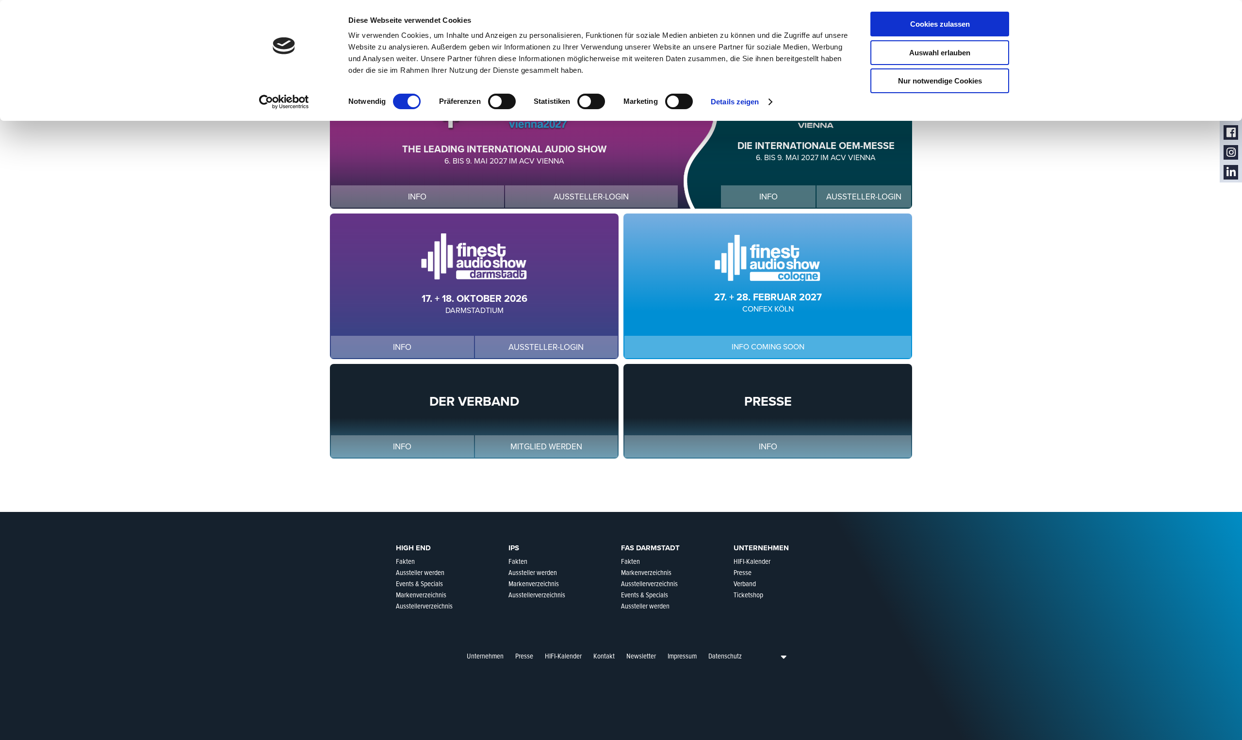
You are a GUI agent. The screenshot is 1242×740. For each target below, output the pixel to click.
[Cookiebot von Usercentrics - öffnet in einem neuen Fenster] (284, 102)
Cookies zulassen (940, 24)
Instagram (1231, 153)
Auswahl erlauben (939, 53)
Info (417, 197)
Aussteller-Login (591, 197)
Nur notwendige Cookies (940, 81)
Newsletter (641, 656)
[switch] (502, 101)
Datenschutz (725, 656)
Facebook (1231, 133)
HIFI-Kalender (563, 656)
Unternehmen (485, 656)
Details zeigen (735, 102)
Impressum (682, 656)
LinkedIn (1231, 172)
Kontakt (604, 656)
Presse (524, 656)
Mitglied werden (546, 447)
